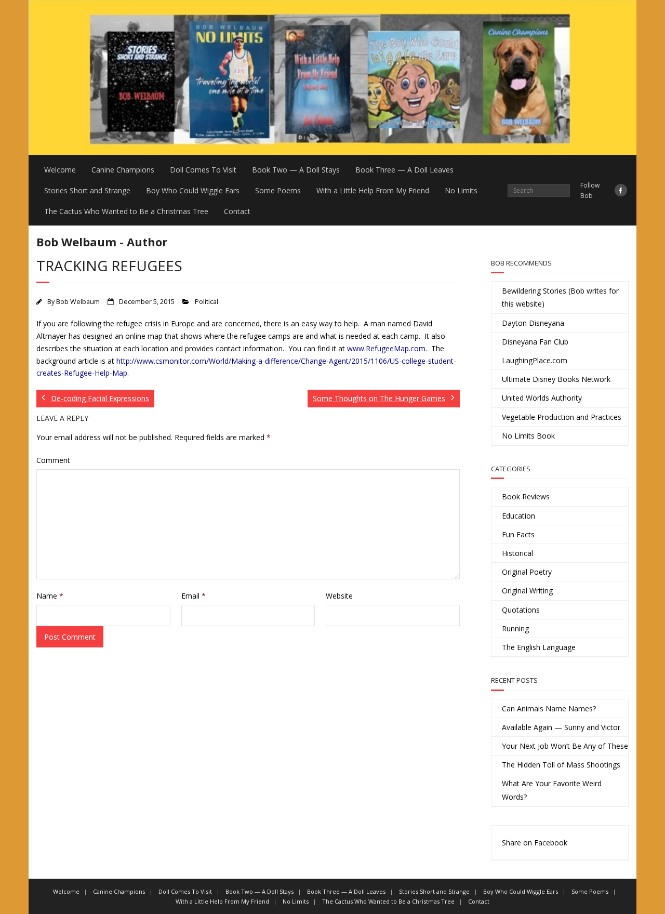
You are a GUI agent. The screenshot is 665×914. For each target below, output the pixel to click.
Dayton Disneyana (533, 323)
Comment (53, 460)
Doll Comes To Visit (203, 170)
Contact (237, 211)
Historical (517, 553)
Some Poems (278, 190)
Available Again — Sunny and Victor (561, 727)
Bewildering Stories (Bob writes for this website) (560, 297)
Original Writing (527, 590)
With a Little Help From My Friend (372, 190)
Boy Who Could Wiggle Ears (193, 190)
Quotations (521, 610)
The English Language (539, 647)
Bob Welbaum (78, 301)
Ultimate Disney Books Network (556, 379)
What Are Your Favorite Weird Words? (552, 789)
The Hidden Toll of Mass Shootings (561, 765)
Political (206, 301)
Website (339, 596)
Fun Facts (518, 534)
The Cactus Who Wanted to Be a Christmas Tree (126, 211)
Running (515, 628)
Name (49, 596)
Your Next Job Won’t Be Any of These (565, 746)
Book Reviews (526, 496)
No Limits (461, 190)
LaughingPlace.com (534, 360)
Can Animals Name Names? (549, 708)
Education (518, 516)
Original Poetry (527, 572)
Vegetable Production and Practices (561, 417)
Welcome (60, 170)
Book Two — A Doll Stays (296, 170)
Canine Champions (122, 170)
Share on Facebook (534, 842)
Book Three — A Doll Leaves (404, 170)
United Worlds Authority (542, 398)
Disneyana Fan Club (535, 342)
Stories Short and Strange (87, 190)
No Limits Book (528, 436)
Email (193, 596)
